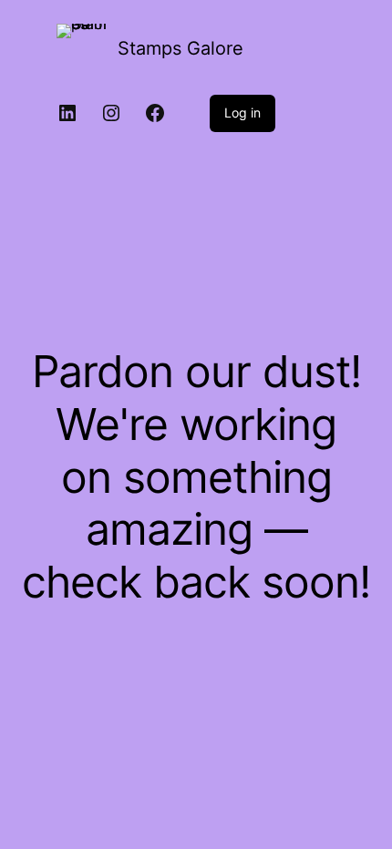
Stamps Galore (180, 48)
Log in (242, 112)
